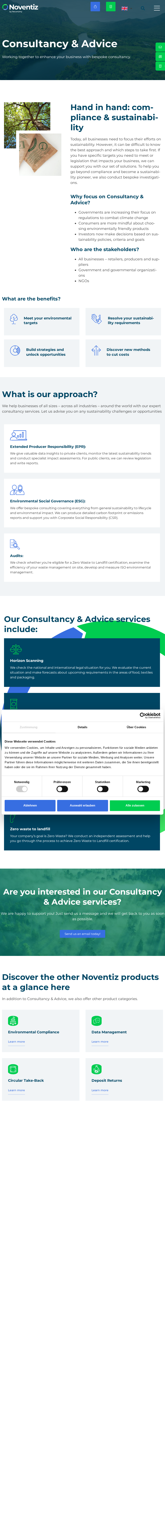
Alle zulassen (135, 805)
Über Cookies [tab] (136, 727)
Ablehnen (30, 805)
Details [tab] (83, 727)
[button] (157, 8)
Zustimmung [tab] (29, 727)
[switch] (62, 789)
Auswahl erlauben (82, 805)
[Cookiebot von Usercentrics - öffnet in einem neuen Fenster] (142, 715)
